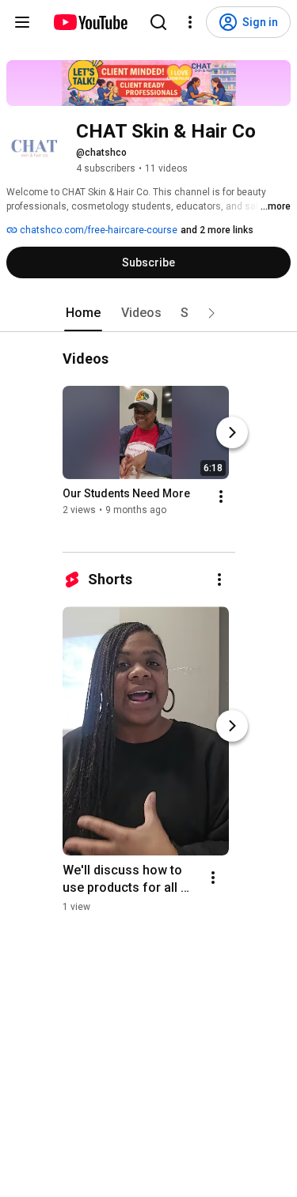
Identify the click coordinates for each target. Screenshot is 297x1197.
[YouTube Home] (90, 22)
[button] (211, 313)
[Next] (232, 432)
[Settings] (190, 22)
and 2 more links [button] (217, 230)
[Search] (158, 22)
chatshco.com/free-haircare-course (97, 230)
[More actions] (221, 496)
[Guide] (22, 22)
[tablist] (149, 313)
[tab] (83, 313)
